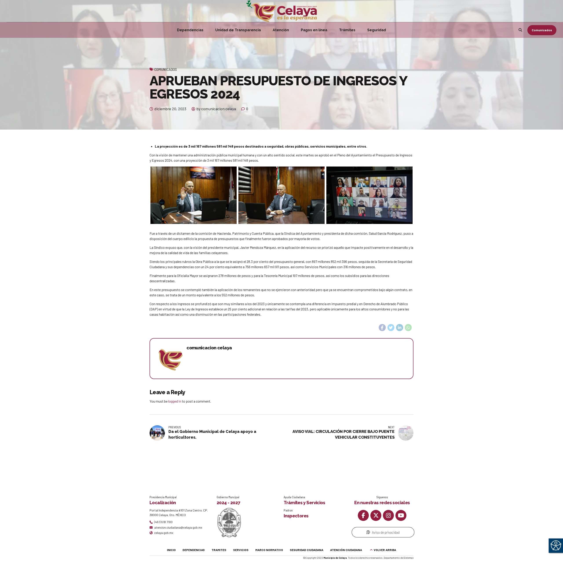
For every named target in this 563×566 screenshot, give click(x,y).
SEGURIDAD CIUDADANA (306, 550)
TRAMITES (219, 550)
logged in (174, 401)
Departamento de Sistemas (398, 557)
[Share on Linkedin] (399, 327)
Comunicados (165, 69)
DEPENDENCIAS (194, 550)
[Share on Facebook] (382, 327)
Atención (281, 30)
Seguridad (376, 30)
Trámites (347, 30)
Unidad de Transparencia (238, 30)
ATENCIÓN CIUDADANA (346, 550)
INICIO (171, 550)
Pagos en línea (314, 30)
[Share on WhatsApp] (408, 327)
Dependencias (190, 30)
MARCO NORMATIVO (269, 550)
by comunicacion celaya (216, 108)
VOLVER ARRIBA (385, 550)
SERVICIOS (241, 550)
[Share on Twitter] (391, 327)
